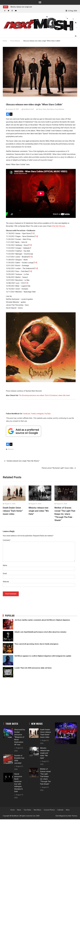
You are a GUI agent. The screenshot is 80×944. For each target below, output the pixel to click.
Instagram (40, 414)
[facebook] (5, 10)
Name (5, 565)
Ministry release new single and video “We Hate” (39, 510)
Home (12, 809)
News (19, 809)
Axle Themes (72, 816)
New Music (50, 109)
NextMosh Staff (28, 109)
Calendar (60, 809)
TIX (32, 233)
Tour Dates (27, 809)
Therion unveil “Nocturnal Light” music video (57, 468)
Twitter (33, 414)
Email (5, 573)
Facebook (26, 414)
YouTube (47, 414)
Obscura (10, 449)
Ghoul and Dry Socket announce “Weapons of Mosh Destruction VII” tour (19, 737)
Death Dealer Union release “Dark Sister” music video (13, 510)
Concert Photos (49, 809)
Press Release (59, 109)
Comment (7, 540)
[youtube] (16, 10)
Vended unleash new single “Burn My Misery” (23, 461)
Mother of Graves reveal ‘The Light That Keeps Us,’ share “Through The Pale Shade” (64, 513)
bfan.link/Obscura (58, 226)
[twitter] (8, 10)
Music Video (42, 109)
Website (6, 582)
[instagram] (12, 10)
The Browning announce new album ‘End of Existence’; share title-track (44, 395)
